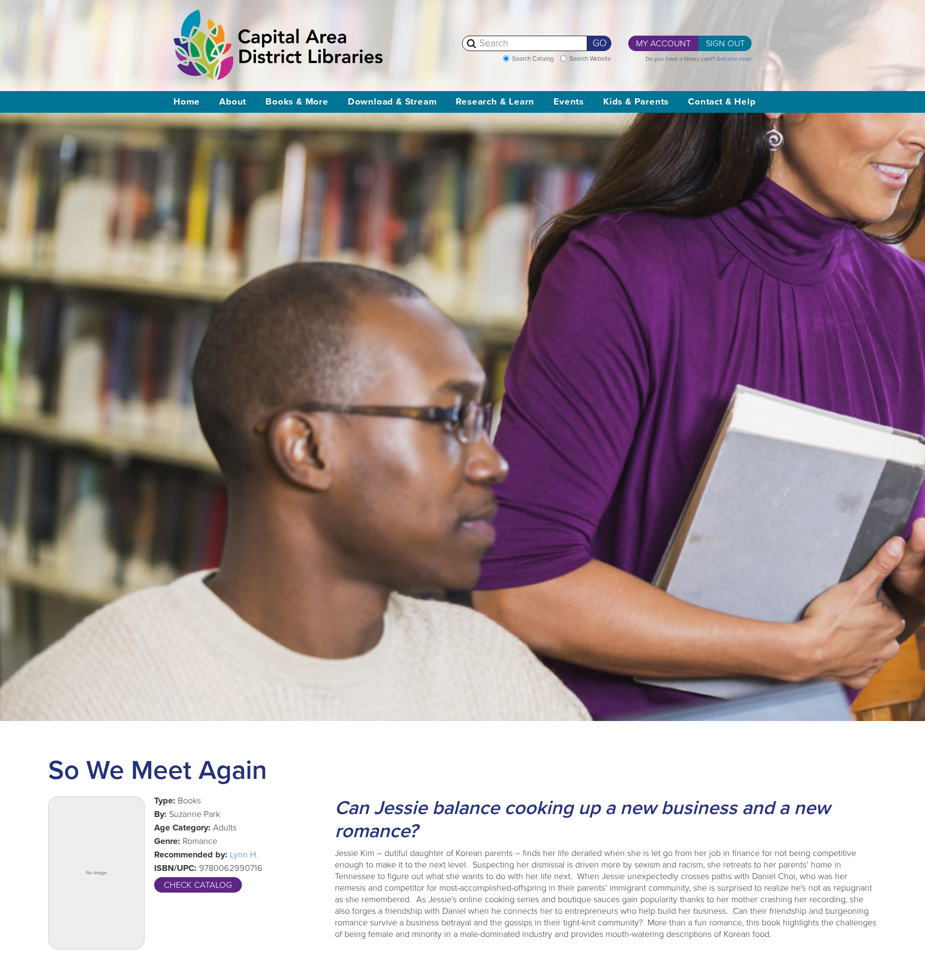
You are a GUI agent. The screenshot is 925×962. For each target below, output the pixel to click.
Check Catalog (198, 885)
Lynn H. (244, 854)
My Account (663, 43)
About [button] (232, 101)
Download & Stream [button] (392, 101)
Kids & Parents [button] (636, 101)
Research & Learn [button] (495, 101)
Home (186, 101)
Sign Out (725, 43)
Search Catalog (533, 59)
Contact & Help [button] (721, 101)
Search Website (590, 59)
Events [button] (569, 101)
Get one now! (734, 58)
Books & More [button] (297, 101)
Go (600, 43)
